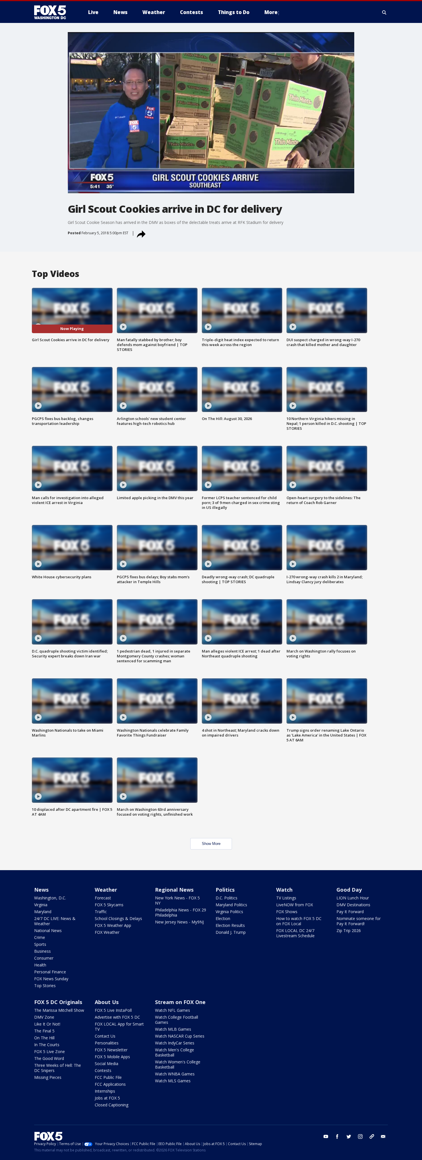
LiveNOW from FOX (294, 904)
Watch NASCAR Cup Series (179, 1036)
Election (223, 918)
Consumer (43, 958)
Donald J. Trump (231, 932)
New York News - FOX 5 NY (177, 900)
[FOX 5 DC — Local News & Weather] (53, 12)
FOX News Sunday (51, 978)
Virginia (40, 904)
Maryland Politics (231, 904)
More (271, 12)
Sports (40, 944)
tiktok (371, 1136)
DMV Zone (44, 1017)
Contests (103, 1070)
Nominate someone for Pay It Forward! (358, 921)
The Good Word (49, 1058)
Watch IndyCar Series (174, 1043)
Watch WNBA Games (175, 1074)
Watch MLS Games (173, 1080)
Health (40, 965)
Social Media (106, 1063)
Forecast (103, 898)
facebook (337, 1136)
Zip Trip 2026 (348, 930)
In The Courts (46, 1044)
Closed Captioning (111, 1105)
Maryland (42, 911)
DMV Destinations (353, 904)
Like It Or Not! (47, 1024)
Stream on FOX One (180, 1002)
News (41, 889)
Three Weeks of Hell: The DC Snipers (57, 1068)
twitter (348, 1136)
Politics (225, 889)
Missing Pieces (47, 1077)
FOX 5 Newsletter (111, 1049)
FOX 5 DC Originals (58, 1002)
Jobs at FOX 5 (107, 1098)
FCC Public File (108, 1077)
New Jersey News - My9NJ (179, 922)
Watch (284, 889)
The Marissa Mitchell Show (59, 1010)
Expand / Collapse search (384, 12)
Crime (39, 937)
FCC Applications (110, 1084)
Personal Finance (50, 972)
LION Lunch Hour (352, 898)
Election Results (230, 925)
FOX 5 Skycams (109, 904)
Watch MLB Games (173, 1029)
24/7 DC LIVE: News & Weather (55, 921)
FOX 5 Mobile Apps (112, 1056)
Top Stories (45, 985)
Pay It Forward (350, 911)
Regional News (174, 889)
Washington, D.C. (50, 898)
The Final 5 (44, 1031)
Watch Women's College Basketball (177, 1064)
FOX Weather (107, 932)
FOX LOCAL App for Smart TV (119, 1026)
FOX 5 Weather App (113, 925)
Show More (211, 843)
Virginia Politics (229, 911)
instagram (360, 1136)
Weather (106, 889)
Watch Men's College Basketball (174, 1052)
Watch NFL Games (172, 1010)
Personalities (107, 1043)
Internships (105, 1091)
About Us (107, 1002)
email (383, 1136)
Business (42, 951)
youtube (325, 1136)
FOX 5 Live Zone (49, 1051)
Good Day (349, 889)
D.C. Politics (226, 898)
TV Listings (286, 898)
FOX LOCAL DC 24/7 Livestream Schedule (295, 933)
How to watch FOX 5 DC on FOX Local (299, 921)
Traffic (101, 911)
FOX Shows (286, 911)
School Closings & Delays (118, 918)
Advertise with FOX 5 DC (117, 1017)
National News (48, 930)
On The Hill (44, 1037)
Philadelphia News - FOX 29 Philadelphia (180, 912)
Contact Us (105, 1036)
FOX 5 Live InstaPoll (113, 1010)
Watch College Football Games (176, 1019)
